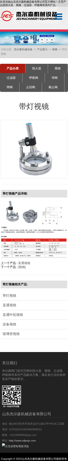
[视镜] (22, 267)
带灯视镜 (9, 295)
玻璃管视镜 (11, 334)
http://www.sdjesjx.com (22, 440)
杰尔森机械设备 (23, 49)
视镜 (54, 49)
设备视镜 (9, 324)
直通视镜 (24, 263)
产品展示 (42, 49)
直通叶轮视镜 (13, 315)
